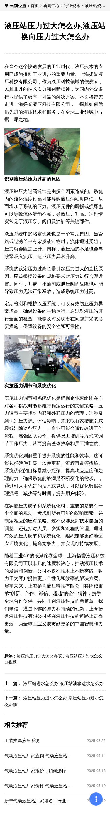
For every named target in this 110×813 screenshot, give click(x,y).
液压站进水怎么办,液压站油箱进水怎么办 (63, 683)
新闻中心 (51, 5)
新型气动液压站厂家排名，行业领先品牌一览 (37, 800)
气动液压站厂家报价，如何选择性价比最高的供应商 (37, 770)
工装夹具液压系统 (22, 740)
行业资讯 (72, 5)
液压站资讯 (95, 5)
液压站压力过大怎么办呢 (39, 656)
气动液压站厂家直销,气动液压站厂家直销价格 (38, 755)
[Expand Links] (96, 799)
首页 (35, 5)
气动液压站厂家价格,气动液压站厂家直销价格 (38, 785)
